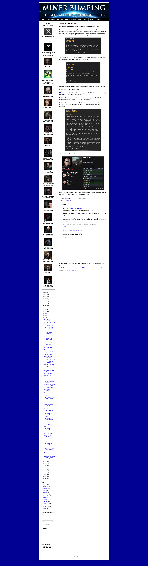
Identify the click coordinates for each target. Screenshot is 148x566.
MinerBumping (68, 198)
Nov (46, 309)
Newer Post (62, 267)
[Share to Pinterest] (85, 198)
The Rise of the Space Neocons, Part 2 (48, 445)
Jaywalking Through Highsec (49, 367)
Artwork (45, 486)
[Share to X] (82, 198)
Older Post (103, 267)
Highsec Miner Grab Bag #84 (49, 376)
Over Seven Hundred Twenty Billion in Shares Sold (49, 361)
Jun (46, 461)
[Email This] (79, 198)
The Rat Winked (48, 354)
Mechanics (45, 499)
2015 (44, 305)
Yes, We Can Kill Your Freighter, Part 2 (48, 344)
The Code (60, 19)
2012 (44, 478)
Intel (44, 497)
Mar (46, 467)
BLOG (42, 19)
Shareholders (51, 19)
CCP (44, 490)
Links (85, 19)
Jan (46, 472)
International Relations (47, 390)
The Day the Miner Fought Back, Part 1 (49, 329)
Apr (46, 465)
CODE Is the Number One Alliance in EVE (49, 449)
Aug (46, 315)
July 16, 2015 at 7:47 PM (76, 231)
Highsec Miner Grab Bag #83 (49, 436)
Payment (45, 501)
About (91, 19)
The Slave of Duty (48, 379)
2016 (44, 303)
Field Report (46, 494)
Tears (44, 505)
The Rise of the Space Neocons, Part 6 (48, 415)
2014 (44, 474)
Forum (98, 19)
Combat (45, 492)
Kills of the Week (48, 347)
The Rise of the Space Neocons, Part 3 (48, 440)
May (46, 463)
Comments (46, 524)
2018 (44, 299)
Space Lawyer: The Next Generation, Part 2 (49, 394)
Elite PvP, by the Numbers (48, 423)
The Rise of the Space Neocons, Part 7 (48, 410)
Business (66, 200)
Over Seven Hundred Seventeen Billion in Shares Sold (49, 386)
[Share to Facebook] (83, 198)
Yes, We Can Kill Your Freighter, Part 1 (48, 351)
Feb (46, 470)
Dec (46, 307)
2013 (44, 476)
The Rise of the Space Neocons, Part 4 (48, 430)
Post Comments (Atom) (71, 270)
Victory (69, 200)
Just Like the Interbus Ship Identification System (48, 338)
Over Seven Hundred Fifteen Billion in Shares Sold (49, 457)
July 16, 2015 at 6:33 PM (76, 208)
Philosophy (45, 503)
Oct (46, 311)
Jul (45, 317)
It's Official (46, 426)
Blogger (77, 556)
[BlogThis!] (80, 198)
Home (83, 267)
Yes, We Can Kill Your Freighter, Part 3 (48, 333)
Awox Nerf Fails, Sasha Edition (48, 357)
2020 (44, 294)
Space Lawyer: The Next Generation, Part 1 (49, 399)
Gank (79, 19)
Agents (44, 484)
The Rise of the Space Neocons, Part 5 (48, 419)
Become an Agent (70, 19)
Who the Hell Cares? (49, 364)
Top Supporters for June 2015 (48, 453)
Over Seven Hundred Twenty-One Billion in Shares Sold (49, 324)
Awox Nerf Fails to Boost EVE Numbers (48, 405)
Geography (45, 495)
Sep (46, 313)
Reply (64, 226)
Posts (44, 521)
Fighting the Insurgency (47, 320)
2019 (44, 296)
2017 (44, 301)
